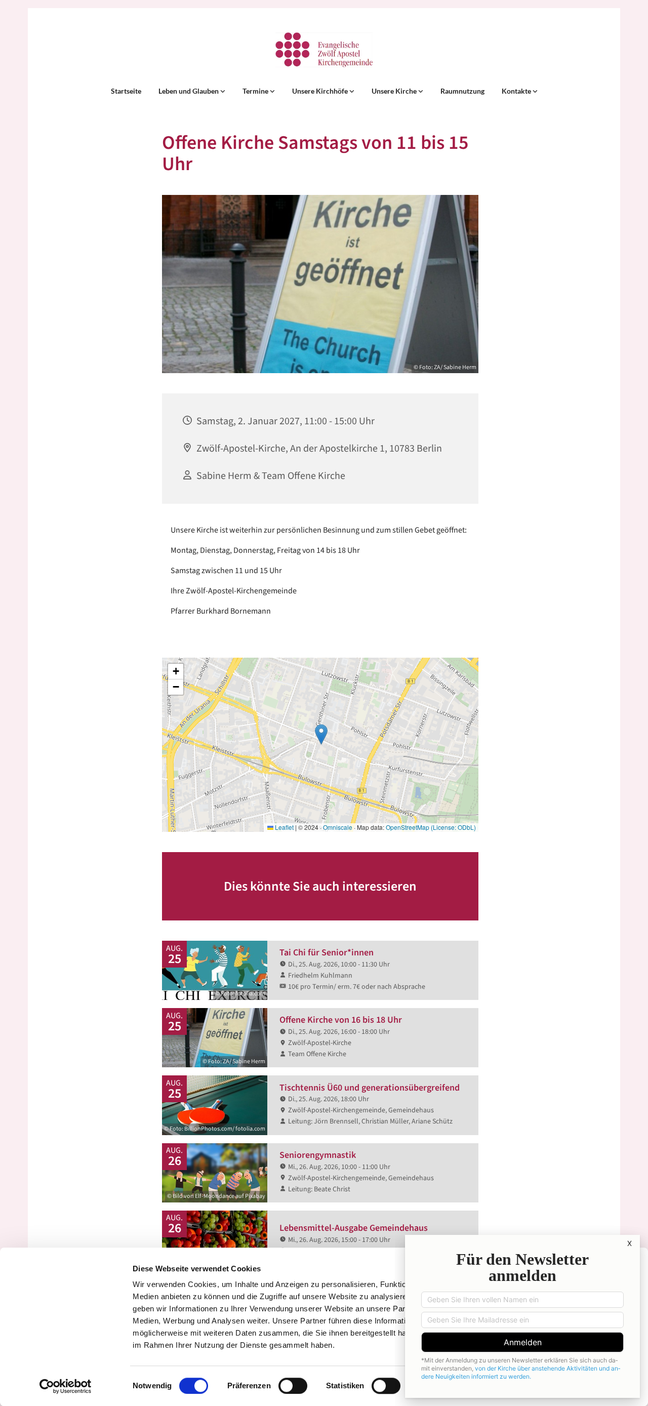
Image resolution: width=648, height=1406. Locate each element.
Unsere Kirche (395, 91)
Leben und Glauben (189, 91)
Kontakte (517, 91)
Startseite (126, 91)
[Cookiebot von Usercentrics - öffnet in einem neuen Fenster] (65, 1386)
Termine (256, 91)
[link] (192, 91)
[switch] (292, 1386)
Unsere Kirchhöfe (320, 91)
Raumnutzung (462, 91)
